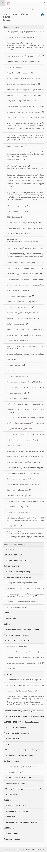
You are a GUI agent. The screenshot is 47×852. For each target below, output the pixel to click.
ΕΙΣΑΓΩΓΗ (10, 549)
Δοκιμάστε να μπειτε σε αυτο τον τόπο (21, 602)
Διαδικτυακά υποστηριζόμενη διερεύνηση (22, 630)
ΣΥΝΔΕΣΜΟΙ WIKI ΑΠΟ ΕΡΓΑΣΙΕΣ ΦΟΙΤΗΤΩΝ (22, 822)
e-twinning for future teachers (17, 733)
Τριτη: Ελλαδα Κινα (14, 67)
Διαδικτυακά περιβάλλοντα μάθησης (23, 9)
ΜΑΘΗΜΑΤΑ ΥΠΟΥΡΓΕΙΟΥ (16, 239)
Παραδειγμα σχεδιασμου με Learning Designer (24, 90)
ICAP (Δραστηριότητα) (15, 365)
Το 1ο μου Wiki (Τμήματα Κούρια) (19, 399)
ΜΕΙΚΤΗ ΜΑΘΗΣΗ (12, 739)
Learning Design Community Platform (21, 691)
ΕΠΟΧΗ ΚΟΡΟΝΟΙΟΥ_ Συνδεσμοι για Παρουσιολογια (26, 716)
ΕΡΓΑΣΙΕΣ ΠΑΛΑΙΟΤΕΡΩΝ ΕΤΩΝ (18, 641)
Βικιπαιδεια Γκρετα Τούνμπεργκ (19, 43)
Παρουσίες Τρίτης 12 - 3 (16, 146)
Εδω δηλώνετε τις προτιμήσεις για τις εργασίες (24, 56)
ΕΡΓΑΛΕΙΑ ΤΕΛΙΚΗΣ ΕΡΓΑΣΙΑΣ (17, 635)
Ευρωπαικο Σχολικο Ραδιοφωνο (18, 341)
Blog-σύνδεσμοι (13, 761)
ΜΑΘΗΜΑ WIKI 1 (12, 566)
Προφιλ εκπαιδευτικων (15, 783)
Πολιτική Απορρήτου (37, 849)
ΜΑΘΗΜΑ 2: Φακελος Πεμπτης (18, 572)
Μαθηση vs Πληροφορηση (16, 727)
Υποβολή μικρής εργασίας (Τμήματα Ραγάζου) (24, 440)
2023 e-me (10, 828)
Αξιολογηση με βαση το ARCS (18, 646)
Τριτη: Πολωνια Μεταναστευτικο (19, 73)
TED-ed (8, 800)
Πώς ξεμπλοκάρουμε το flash (17, 166)
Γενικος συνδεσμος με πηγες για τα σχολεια (23, 223)
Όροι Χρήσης (25, 849)
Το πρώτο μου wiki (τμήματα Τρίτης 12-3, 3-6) (24, 382)
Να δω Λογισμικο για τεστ (16, 324)
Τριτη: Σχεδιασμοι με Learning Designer (22, 101)
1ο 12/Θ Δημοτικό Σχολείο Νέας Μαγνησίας (23, 767)
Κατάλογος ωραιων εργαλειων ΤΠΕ (20, 234)
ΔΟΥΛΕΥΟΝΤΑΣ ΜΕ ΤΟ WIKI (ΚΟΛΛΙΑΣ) (20, 755)
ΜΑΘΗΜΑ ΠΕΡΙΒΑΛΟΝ (14, 555)
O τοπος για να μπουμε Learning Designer (22, 84)
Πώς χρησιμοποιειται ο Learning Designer (22, 78)
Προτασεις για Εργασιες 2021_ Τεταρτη (21, 313)
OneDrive (10, 360)
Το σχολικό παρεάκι (14, 772)
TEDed (9, 371)
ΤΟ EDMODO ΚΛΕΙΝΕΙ (15, 445)
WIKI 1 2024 (10, 817)
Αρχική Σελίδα (7, 9)
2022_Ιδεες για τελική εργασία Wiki (20, 429)
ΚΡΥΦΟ (9, 674)
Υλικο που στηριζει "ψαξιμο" (17, 811)
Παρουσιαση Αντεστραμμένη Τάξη (20, 479)
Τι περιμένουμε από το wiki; (17, 393)
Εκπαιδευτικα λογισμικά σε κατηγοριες (21, 302)
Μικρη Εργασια (12, 833)
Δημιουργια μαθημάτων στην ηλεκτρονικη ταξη (24, 112)
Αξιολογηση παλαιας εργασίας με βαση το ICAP (24, 663)
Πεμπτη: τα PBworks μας (16, 607)
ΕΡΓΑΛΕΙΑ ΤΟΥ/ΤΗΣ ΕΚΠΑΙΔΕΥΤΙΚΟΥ (19, 778)
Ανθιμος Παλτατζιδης (15, 531)
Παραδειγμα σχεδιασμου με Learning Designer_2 (25, 95)
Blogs (8, 624)
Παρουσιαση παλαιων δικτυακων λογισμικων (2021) (26, 329)
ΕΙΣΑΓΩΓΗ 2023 (12, 794)
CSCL (8, 613)
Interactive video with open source (20, 37)
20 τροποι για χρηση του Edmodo (19, 296)
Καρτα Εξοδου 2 (13, 669)
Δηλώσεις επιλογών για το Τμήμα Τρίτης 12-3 (24, 462)
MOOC (8, 744)
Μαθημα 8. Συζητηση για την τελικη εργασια (23, 274)
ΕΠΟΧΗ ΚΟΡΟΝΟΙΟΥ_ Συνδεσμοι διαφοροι (22, 722)
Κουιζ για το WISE (14, 526)
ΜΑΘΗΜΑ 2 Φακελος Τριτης (17, 560)
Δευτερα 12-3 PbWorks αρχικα (18, 496)
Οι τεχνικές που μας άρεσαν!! (18, 376)
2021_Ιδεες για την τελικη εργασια (19, 307)
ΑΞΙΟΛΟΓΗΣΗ (11, 618)
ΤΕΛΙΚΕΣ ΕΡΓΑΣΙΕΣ (13, 839)
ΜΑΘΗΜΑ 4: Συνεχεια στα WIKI (19, 577)
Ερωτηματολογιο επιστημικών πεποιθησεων (23, 583)
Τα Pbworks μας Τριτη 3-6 (16, 507)
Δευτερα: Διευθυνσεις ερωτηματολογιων (22, 62)
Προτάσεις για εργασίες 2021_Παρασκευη (22, 318)
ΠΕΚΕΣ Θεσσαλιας (14, 217)
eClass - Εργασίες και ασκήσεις (18, 211)
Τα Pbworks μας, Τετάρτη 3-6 (18, 512)
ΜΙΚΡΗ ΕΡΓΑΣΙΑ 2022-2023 (16, 806)
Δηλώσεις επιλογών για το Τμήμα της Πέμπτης (24, 468)
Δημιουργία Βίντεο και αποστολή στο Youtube (24, 152)
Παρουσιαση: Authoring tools (18, 490)
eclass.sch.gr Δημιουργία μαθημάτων (21, 206)
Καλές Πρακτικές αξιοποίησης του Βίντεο (22, 484)
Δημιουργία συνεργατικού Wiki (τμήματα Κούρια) (25, 417)
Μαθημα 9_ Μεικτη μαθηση (17, 290)
